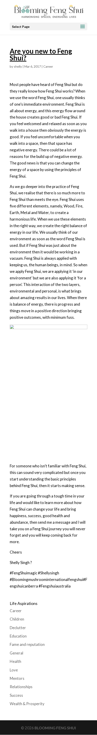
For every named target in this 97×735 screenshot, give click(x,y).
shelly (18, 66)
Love (14, 670)
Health (15, 661)
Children (17, 619)
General (16, 653)
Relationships (21, 686)
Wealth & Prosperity (27, 703)
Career (48, 66)
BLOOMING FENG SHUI (55, 727)
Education (18, 636)
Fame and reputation (27, 644)
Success (16, 695)
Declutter (18, 627)
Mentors (17, 678)
